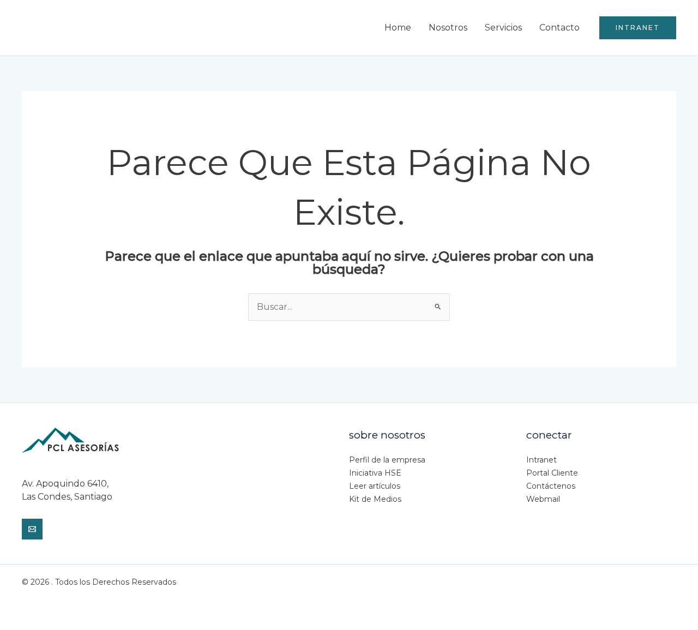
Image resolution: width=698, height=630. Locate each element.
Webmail (543, 499)
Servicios (503, 27)
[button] (637, 27)
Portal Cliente (552, 473)
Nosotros (448, 27)
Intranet (541, 460)
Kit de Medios (375, 499)
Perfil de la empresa (387, 460)
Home (397, 27)
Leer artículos (374, 486)
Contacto (559, 27)
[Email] (32, 529)
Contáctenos (550, 486)
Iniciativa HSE (375, 473)
